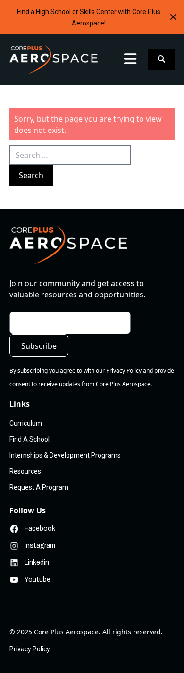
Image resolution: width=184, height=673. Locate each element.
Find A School (29, 439)
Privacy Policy (29, 649)
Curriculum (26, 81)
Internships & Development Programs (65, 455)
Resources (25, 471)
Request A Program (38, 487)
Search (31, 175)
